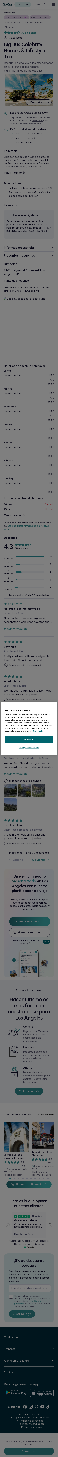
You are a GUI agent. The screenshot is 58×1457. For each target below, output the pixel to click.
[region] (29, 728)
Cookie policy (38, 731)
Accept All (29, 739)
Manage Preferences (29, 748)
